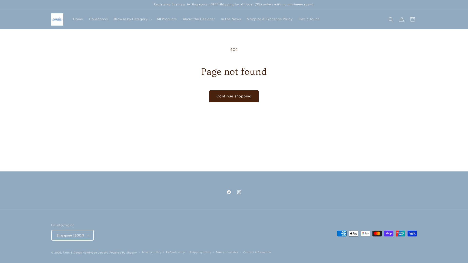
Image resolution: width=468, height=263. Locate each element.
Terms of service (227, 252)
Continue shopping (234, 96)
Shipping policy (200, 252)
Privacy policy (151, 252)
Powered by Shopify (123, 252)
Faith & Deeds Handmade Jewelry (86, 252)
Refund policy (175, 252)
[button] (132, 19)
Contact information (257, 252)
